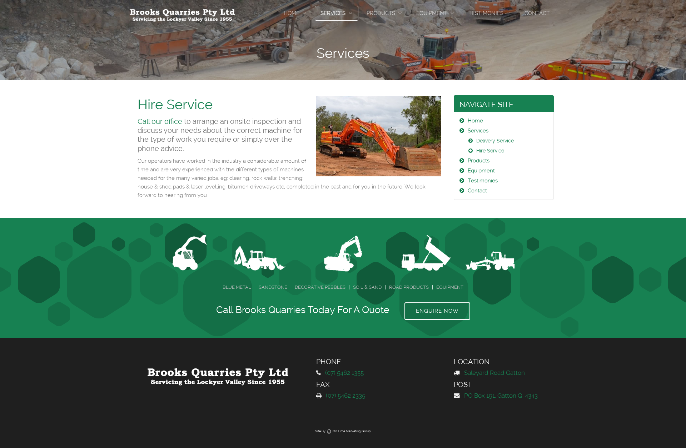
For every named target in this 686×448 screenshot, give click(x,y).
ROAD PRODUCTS (409, 287)
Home (291, 13)
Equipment (431, 13)
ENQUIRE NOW (437, 311)
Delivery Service (495, 141)
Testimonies (485, 13)
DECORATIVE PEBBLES (320, 287)
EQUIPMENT (449, 287)
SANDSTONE (273, 287)
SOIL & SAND (367, 287)
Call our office (160, 121)
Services (333, 13)
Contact (537, 13)
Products (381, 13)
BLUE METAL (237, 287)
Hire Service (490, 150)
